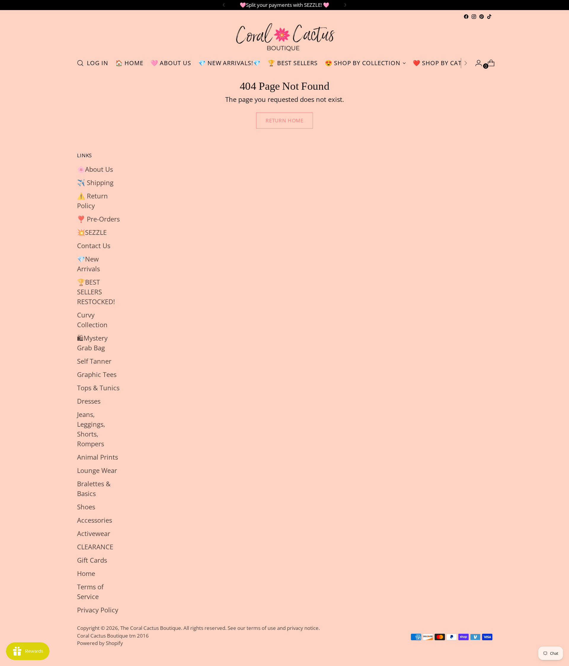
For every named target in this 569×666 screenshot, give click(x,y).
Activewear (93, 533)
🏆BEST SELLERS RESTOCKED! (96, 291)
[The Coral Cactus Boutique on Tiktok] (489, 16)
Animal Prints (97, 456)
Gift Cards (92, 560)
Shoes (86, 506)
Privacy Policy (97, 609)
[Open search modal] (80, 63)
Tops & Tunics (98, 387)
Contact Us (93, 245)
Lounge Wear (97, 470)
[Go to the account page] (476, 63)
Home (86, 573)
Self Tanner (94, 361)
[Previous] (223, 5)
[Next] (345, 5)
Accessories (94, 520)
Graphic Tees (96, 374)
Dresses (88, 401)
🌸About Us (95, 169)
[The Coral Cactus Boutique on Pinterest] (481, 16)
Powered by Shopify (100, 643)
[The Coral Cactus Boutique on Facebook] (466, 16)
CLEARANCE (95, 546)
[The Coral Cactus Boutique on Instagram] (474, 16)
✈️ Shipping (95, 182)
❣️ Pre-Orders (98, 218)
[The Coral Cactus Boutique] (284, 37)
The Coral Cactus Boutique (150, 628)
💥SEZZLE (92, 232)
